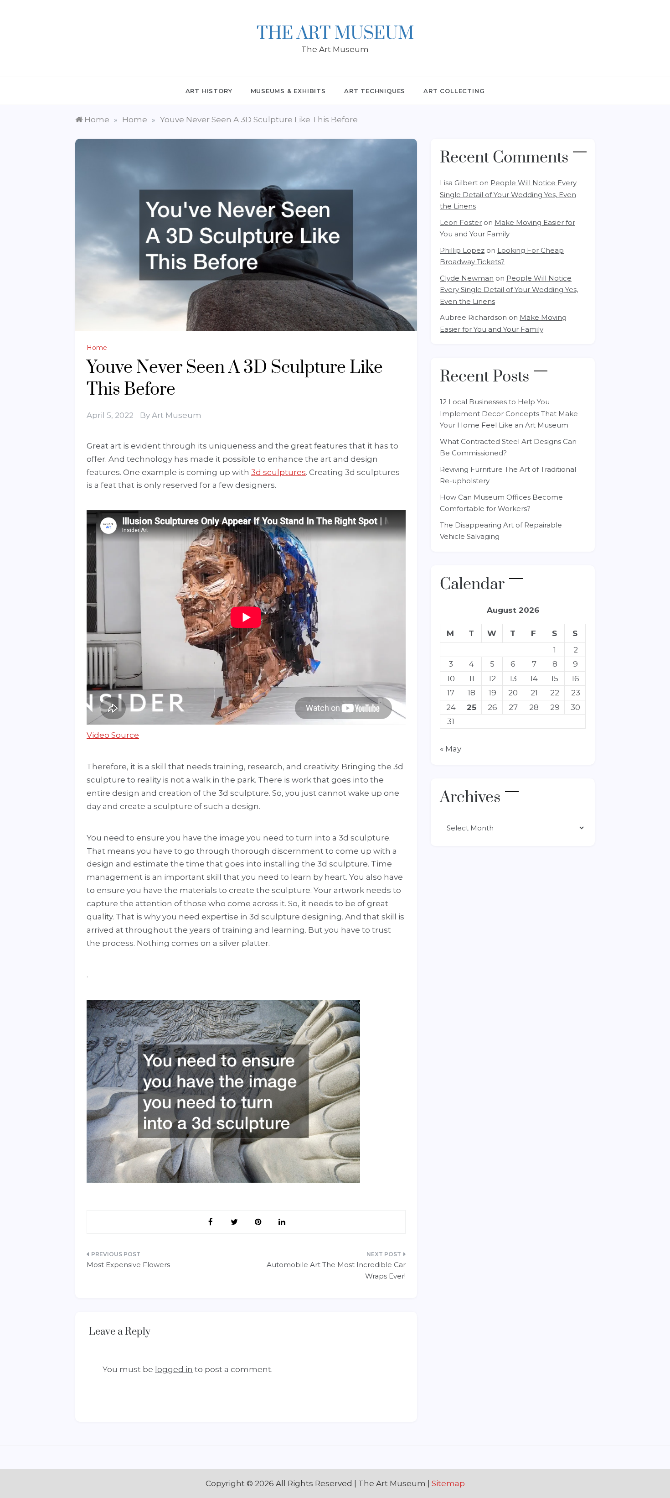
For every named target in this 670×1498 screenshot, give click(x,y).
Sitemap (448, 1483)
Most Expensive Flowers (128, 1264)
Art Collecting (453, 90)
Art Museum (176, 415)
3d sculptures (278, 472)
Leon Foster (461, 222)
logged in (174, 1369)
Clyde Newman (467, 278)
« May (450, 748)
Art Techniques (374, 90)
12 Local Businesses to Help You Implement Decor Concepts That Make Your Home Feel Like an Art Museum (509, 413)
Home (97, 348)
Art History (209, 90)
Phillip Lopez (462, 250)
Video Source (113, 735)
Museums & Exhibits (288, 90)
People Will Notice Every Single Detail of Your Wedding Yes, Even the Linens (508, 194)
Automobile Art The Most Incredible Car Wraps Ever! (336, 1270)
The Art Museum (335, 34)
